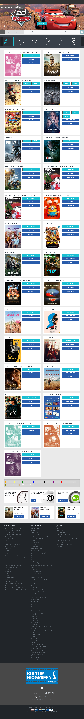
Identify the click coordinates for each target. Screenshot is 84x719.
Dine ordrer (60, 542)
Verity (32, 585)
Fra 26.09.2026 (70, 398)
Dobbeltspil (8, 540)
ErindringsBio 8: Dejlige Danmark (14, 587)
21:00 (67, 141)
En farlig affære (35, 620)
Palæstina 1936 (9, 577)
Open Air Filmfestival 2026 (64, 544)
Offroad (33, 583)
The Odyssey (8, 536)
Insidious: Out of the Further (12, 544)
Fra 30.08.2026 (70, 169)
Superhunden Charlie (37, 548)
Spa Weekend (35, 550)
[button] (4, 26)
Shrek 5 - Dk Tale (36, 658)
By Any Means (9, 571)
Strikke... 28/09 (31, 369)
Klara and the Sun (36, 611)
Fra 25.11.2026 (31, 455)
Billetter (19, 516)
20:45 (34, 141)
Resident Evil (34, 558)
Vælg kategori (18, 32)
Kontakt (55, 32)
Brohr (32, 568)
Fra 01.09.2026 (70, 283)
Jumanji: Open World (37, 650)
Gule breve (34, 640)
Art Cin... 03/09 (31, 312)
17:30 (74, 84)
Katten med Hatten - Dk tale (39, 648)
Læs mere (31, 63)
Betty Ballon (34, 587)
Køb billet (42, 24)
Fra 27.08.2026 (31, 226)
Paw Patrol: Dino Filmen (11, 538)
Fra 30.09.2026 (31, 426)
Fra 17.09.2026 (70, 369)
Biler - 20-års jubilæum (11, 568)
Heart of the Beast (36, 571)
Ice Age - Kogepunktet (37, 654)
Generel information (63, 534)
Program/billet (30, 32)
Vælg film (9, 32)
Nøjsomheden (9, 548)
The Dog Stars (9, 552)
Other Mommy (35, 601)
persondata (46, 707)
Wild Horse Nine (35, 622)
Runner (33, 560)
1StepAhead (56, 711)
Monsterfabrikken (36, 573)
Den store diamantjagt (37, 593)
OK (34, 501)
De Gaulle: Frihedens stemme (39, 615)
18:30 (25, 141)
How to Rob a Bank (36, 624)
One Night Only (9, 554)
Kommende (39, 32)
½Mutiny (7, 542)
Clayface (33, 607)
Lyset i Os (7, 573)
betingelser (39, 707)
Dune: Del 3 (34, 642)
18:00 (34, 84)
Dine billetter (63, 32)
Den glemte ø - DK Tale (37, 591)
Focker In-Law (35, 636)
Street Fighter (35, 605)
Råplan (33, 595)
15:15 (27, 112)
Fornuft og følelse (36, 609)
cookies (52, 707)
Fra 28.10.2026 (70, 426)
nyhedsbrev (32, 707)
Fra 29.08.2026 (70, 198)
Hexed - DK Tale (35, 634)
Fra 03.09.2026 (70, 312)
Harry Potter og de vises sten (13, 566)
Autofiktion (8, 569)
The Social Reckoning (37, 589)
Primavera (8, 575)
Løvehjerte (34, 617)
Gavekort (48, 32)
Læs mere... (63, 500)
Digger (33, 581)
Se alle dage (31, 59)
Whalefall (33, 603)
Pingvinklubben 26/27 (11, 581)
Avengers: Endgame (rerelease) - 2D (41, 566)
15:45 (65, 112)
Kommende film (61, 532)
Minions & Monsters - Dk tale (13, 556)
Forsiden (59, 528)
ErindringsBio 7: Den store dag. (13, 585)
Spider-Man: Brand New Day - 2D (14, 534)
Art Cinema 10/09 (70, 341)
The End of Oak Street (11, 546)
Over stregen (34, 619)
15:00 (25, 84)
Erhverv (59, 536)
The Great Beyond (36, 660)
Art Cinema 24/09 (31, 398)
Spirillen (7, 550)
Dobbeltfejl (34, 569)
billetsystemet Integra (44, 711)
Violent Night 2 (35, 638)
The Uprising (34, 562)
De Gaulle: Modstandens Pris (13, 532)
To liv (6, 579)
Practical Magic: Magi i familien (13, 583)
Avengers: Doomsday (37, 644)
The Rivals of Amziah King (38, 552)
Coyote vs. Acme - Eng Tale (39, 554)
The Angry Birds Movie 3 (38, 652)
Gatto (32, 656)
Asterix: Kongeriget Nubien (38, 646)
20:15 (65, 116)
